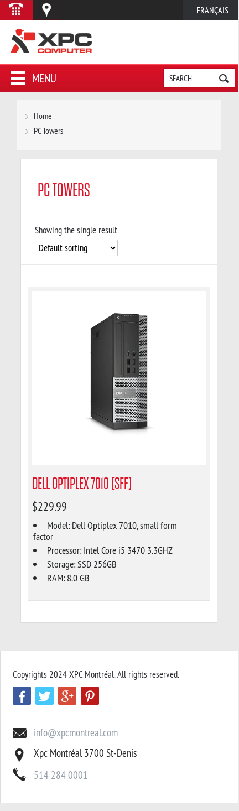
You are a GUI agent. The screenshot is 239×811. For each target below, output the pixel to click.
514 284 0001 (61, 775)
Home (43, 115)
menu (44, 78)
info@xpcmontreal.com (76, 732)
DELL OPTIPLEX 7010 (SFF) (82, 483)
